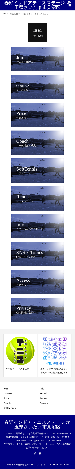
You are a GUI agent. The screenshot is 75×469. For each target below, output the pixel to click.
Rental (43, 393)
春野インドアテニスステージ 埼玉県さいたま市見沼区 (37, 5)
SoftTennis (9, 408)
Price (6, 398)
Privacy (44, 403)
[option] (20, 355)
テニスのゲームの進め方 (17, 369)
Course (7, 393)
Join (5, 388)
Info (42, 388)
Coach (7, 403)
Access (43, 398)
